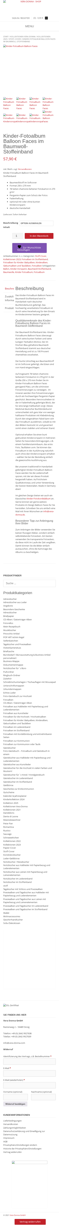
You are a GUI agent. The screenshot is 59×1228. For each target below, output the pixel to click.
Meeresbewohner (11, 819)
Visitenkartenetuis (12, 647)
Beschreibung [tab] (8, 288)
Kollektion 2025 (10, 802)
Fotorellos (8, 623)
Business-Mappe (11, 661)
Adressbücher (10, 599)
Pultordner (8, 671)
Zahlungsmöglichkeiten (14, 1127)
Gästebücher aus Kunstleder (17, 764)
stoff (5, 885)
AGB (5, 1141)
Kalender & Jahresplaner (15, 795)
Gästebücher (9, 747)
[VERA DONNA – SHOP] (29, 1)
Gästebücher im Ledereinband (18, 778)
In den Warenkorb (39, 236)
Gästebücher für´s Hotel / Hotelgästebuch (24, 774)
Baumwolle (8, 272)
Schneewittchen (11, 837)
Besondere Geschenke (14, 609)
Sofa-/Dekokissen (11, 923)
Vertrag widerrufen (12, 1152)
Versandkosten (25, 169)
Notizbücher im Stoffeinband (17, 882)
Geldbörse (8, 785)
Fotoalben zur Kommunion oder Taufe (21, 744)
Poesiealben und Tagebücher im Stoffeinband (25, 909)
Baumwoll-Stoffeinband (39, 268)
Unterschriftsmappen (13, 685)
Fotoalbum (39, 272)
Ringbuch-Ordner (11, 675)
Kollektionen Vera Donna (22, 36)
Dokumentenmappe (13, 664)
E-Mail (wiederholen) (14, 1080)
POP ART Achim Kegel (13, 637)
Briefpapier (8, 616)
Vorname (12, 1091)
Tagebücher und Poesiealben (17, 644)
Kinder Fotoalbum (24, 272)
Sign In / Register (21, 18)
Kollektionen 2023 (12, 259)
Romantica (8, 826)
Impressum (8, 1137)
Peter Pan (8, 823)
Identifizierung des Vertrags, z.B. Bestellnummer (27, 1056)
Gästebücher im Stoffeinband (17, 781)
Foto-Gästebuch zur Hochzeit (17, 696)
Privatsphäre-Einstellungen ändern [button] (20, 1144)
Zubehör (7, 678)
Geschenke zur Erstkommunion (18, 788)
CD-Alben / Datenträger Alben (17, 702)
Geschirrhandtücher (13, 919)
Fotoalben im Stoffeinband (35, 259)
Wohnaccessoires (11, 916)
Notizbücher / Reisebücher (16, 861)
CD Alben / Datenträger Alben (17, 619)
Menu (29, 26)
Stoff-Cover (15, 39)
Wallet (6, 912)
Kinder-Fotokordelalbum (39, 498)
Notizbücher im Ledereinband (17, 878)
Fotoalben (37, 265)
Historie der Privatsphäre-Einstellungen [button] (22, 1148)
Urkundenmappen (12, 689)
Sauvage (7, 834)
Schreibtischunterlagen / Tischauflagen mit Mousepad (29, 682)
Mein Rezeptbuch (11, 626)
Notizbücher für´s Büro (14, 668)
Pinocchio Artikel (11, 633)
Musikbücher (9, 630)
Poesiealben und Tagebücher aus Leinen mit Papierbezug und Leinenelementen (24, 901)
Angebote (8, 605)
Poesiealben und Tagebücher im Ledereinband (25, 905)
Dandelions (8, 812)
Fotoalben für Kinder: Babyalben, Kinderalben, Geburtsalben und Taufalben (25, 264)
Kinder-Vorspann (18, 268)
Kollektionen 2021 (12, 809)
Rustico (6, 830)
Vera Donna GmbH (18, 1215)
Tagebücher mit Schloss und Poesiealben (23, 889)
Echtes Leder (9, 692)
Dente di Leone (10, 816)
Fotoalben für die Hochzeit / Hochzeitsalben (24, 716)
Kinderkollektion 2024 (13, 799)
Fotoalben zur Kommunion (16, 740)
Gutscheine (8, 792)
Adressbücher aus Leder (15, 602)
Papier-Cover (9, 847)
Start (6, 36)
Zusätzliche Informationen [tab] (8, 298)
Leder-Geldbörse (11, 858)
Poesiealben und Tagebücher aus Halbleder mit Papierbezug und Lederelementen (26, 894)
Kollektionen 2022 (12, 841)
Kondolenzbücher (12, 854)
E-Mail (7, 1068)
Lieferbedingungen (12, 1120)
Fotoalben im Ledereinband (16, 727)
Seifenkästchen (10, 640)
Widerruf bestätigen (15, 1104)
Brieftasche (8, 651)
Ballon (6, 268)
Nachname (41, 1091)
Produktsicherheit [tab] (8, 308)
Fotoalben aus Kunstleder (15, 713)
